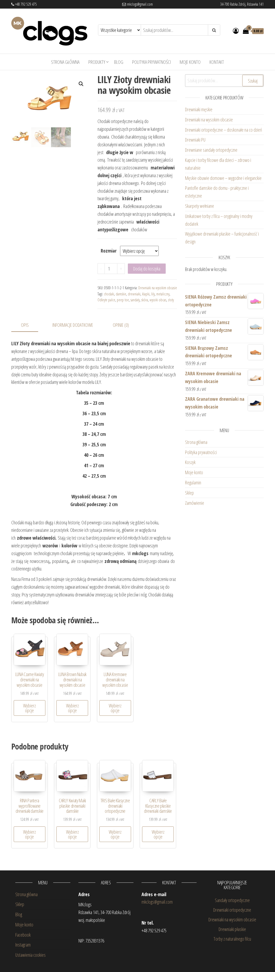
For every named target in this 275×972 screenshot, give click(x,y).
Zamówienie (194, 503)
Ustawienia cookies (30, 955)
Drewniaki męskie (198, 109)
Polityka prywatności (151, 62)
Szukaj (253, 80)
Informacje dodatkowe (72, 325)
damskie (121, 293)
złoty (171, 299)
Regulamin (193, 482)
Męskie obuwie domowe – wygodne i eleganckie (224, 178)
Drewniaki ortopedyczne (232, 910)
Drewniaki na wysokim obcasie (157, 287)
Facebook (23, 935)
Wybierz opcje (29, 708)
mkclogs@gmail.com (139, 4)
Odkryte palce (106, 299)
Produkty (96, 62)
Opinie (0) (121, 325)
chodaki (109, 293)
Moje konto (190, 62)
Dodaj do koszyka (146, 268)
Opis (25, 325)
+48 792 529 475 (25, 4)
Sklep (189, 492)
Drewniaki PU (195, 139)
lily (153, 293)
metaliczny (162, 293)
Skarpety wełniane (199, 206)
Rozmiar (109, 250)
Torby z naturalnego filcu (232, 939)
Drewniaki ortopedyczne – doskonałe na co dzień (224, 130)
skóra (144, 299)
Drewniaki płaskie (232, 929)
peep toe (123, 299)
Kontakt (216, 62)
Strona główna (65, 62)
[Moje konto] (236, 31)
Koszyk (190, 462)
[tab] (28, 325)
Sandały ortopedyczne (232, 900)
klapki (146, 293)
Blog (118, 62)
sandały (135, 299)
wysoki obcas (158, 299)
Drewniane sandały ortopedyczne (211, 150)
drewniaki (134, 293)
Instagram (23, 944)
